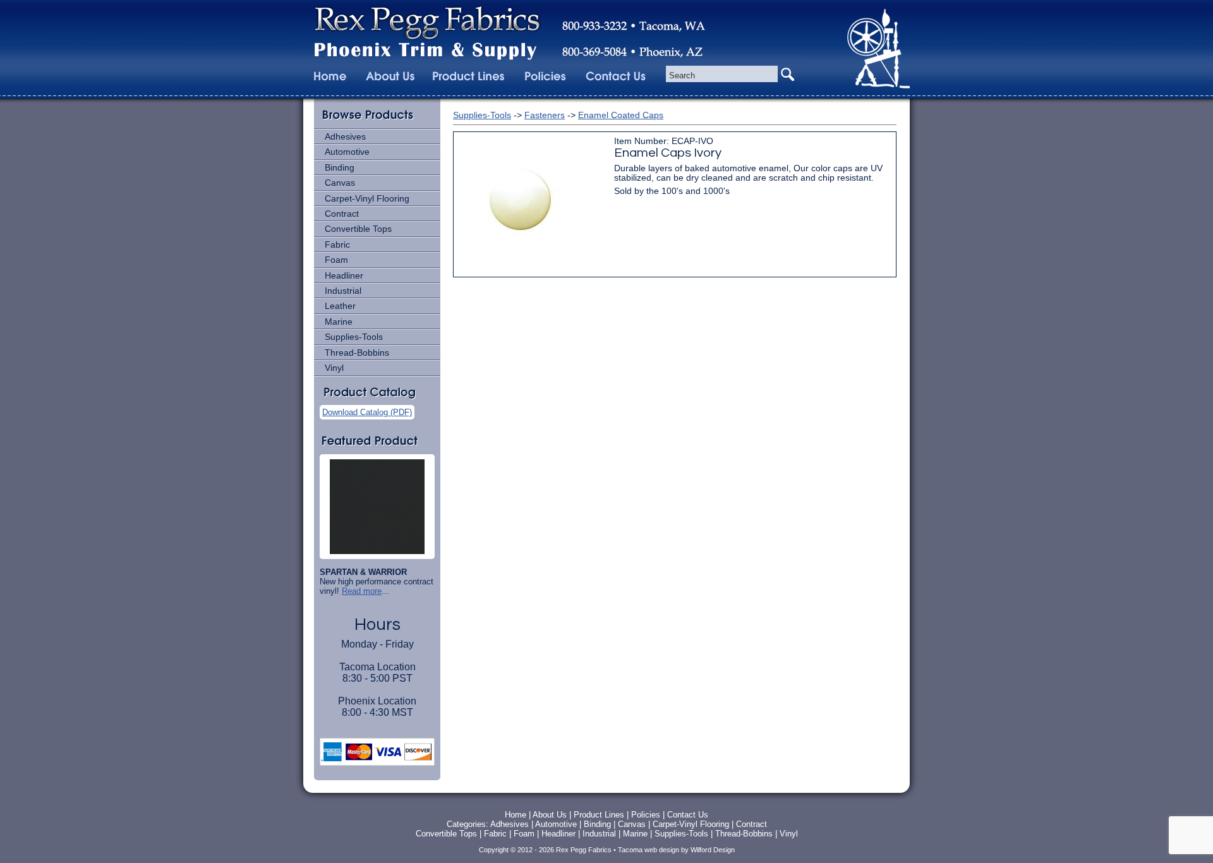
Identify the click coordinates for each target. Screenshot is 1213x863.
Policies (647, 814)
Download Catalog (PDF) (367, 412)
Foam (336, 260)
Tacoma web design (648, 850)
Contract (342, 213)
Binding (339, 167)
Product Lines (599, 814)
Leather (340, 306)
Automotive (347, 152)
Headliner (344, 275)
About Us (550, 814)
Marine (339, 322)
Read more (362, 591)
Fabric (337, 244)
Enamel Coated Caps (620, 115)
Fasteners (544, 115)
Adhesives (345, 136)
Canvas (340, 183)
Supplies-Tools (354, 337)
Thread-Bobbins (357, 352)
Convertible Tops (358, 229)
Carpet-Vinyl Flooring (367, 198)
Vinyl (334, 368)
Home (515, 814)
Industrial (343, 291)
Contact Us (687, 814)
